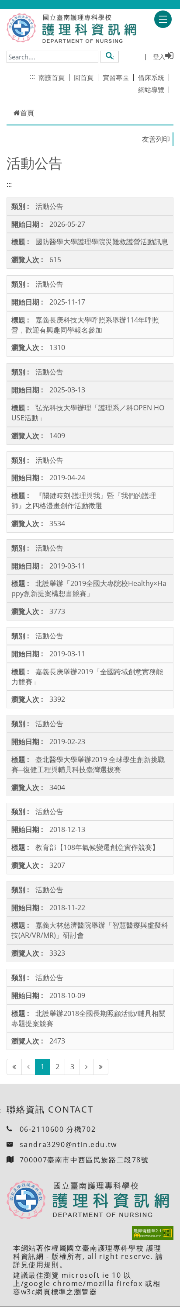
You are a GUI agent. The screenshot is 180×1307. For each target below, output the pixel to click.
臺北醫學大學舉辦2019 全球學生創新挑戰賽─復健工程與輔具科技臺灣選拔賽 (88, 764)
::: (32, 76)
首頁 (27, 113)
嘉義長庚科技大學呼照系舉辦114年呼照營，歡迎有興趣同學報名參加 (85, 325)
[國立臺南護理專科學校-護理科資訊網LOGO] (86, 29)
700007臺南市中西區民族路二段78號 (84, 1160)
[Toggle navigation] (163, 19)
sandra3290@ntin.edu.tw (68, 1144)
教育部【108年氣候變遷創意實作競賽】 (97, 847)
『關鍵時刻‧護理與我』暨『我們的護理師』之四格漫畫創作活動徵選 (83, 500)
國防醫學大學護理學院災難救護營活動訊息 (101, 241)
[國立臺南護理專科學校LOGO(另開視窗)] (21, 27)
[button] (109, 56)
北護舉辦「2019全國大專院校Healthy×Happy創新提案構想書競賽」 (88, 588)
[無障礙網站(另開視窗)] (153, 1233)
